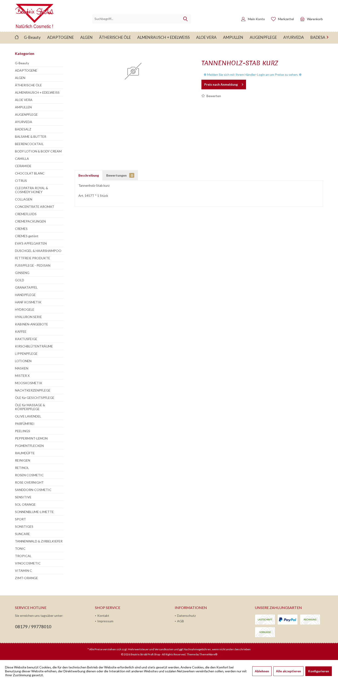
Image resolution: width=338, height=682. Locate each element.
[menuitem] (310, 18)
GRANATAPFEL (26, 287)
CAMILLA (22, 159)
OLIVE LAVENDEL (28, 416)
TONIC (20, 548)
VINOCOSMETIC (28, 563)
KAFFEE (20, 331)
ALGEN (20, 78)
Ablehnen (262, 671)
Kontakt (103, 615)
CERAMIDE (23, 166)
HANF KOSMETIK (28, 302)
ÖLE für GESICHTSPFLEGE (34, 398)
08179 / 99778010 (33, 626)
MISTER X (22, 376)
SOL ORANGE (25, 504)
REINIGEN (22, 460)
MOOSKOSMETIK (28, 383)
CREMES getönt (26, 236)
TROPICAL (23, 556)
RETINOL (22, 468)
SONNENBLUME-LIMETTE (34, 512)
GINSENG (22, 273)
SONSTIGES (24, 526)
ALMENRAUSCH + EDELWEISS (37, 92)
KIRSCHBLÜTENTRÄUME (34, 346)
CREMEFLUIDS (26, 214)
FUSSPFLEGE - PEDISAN (32, 265)
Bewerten (213, 96)
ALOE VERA (23, 100)
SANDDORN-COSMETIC (33, 490)
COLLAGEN (23, 199)
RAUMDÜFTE (25, 453)
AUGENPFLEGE (26, 114)
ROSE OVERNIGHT (29, 482)
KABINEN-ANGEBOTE (31, 324)
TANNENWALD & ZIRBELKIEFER (39, 541)
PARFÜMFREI (24, 424)
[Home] (17, 37)
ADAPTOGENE (26, 70)
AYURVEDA (23, 122)
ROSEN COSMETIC (29, 475)
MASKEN (21, 368)
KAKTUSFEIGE (26, 339)
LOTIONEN (23, 361)
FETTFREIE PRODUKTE (32, 258)
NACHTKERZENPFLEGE (32, 390)
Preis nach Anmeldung (221, 84)
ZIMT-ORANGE (26, 578)
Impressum (105, 621)
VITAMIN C (23, 570)
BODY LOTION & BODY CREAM (38, 151)
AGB (180, 621)
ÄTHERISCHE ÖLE (28, 85)
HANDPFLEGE (25, 295)
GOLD (19, 280)
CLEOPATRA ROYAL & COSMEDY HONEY (31, 190)
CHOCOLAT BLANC (30, 173)
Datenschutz (186, 615)
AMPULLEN (23, 107)
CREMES (21, 229)
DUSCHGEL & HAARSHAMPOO (38, 251)
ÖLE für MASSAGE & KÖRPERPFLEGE (30, 407)
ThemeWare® (208, 654)
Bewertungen (119, 175)
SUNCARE (22, 534)
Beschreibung (88, 175)
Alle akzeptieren (288, 671)
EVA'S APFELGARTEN (31, 243)
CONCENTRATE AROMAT (34, 207)
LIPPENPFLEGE (26, 353)
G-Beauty (22, 63)
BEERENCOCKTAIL (29, 144)
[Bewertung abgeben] (259, 69)
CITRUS (21, 181)
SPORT (20, 519)
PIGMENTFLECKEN (29, 446)
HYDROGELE (24, 309)
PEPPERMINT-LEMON (31, 438)
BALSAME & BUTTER (30, 136)
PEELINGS (22, 431)
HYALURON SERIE (28, 317)
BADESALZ (23, 129)
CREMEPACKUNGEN (30, 221)
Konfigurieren (318, 671)
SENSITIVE (23, 497)
